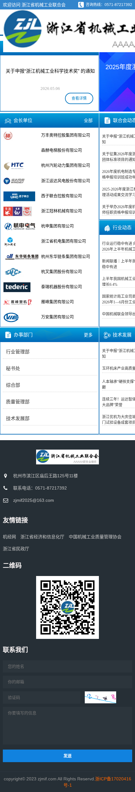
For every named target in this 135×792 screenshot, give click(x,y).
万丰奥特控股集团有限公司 (65, 135)
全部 (88, 120)
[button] (108, 75)
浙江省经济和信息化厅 (42, 536)
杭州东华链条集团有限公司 (65, 256)
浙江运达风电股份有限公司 (65, 180)
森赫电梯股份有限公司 (61, 150)
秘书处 (13, 368)
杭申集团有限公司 (57, 226)
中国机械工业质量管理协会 (95, 536)
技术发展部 (18, 418)
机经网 (9, 536)
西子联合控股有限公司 (61, 195)
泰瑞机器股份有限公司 (61, 286)
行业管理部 (18, 351)
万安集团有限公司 (57, 316)
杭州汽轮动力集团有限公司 (65, 165)
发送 (67, 755)
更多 (88, 334)
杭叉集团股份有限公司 (61, 271)
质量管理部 (18, 401)
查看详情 (79, 98)
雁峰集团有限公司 (57, 301)
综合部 (13, 385)
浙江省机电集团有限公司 (63, 241)
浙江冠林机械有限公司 (61, 210)
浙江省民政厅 (16, 548)
